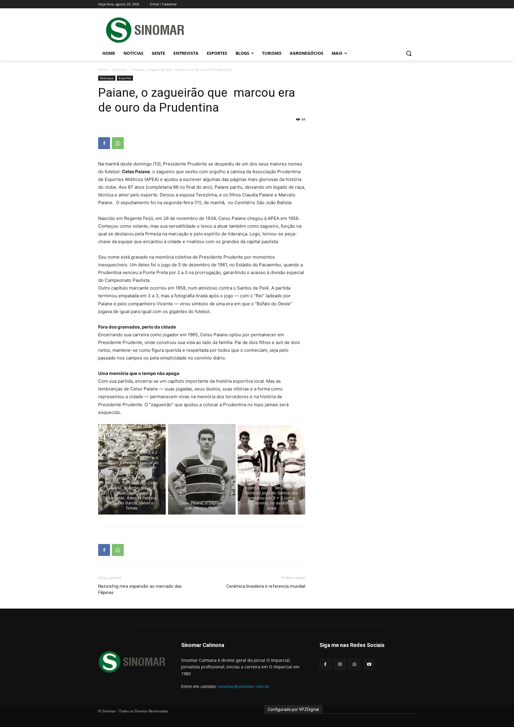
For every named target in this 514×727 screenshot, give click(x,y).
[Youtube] (369, 664)
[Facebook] (104, 143)
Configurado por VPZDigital (293, 709)
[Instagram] (340, 664)
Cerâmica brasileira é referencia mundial (265, 586)
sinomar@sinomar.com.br (243, 686)
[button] (409, 53)
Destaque (107, 78)
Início (102, 69)
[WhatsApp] (118, 143)
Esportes (119, 69)
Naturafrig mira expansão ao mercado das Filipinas (140, 589)
